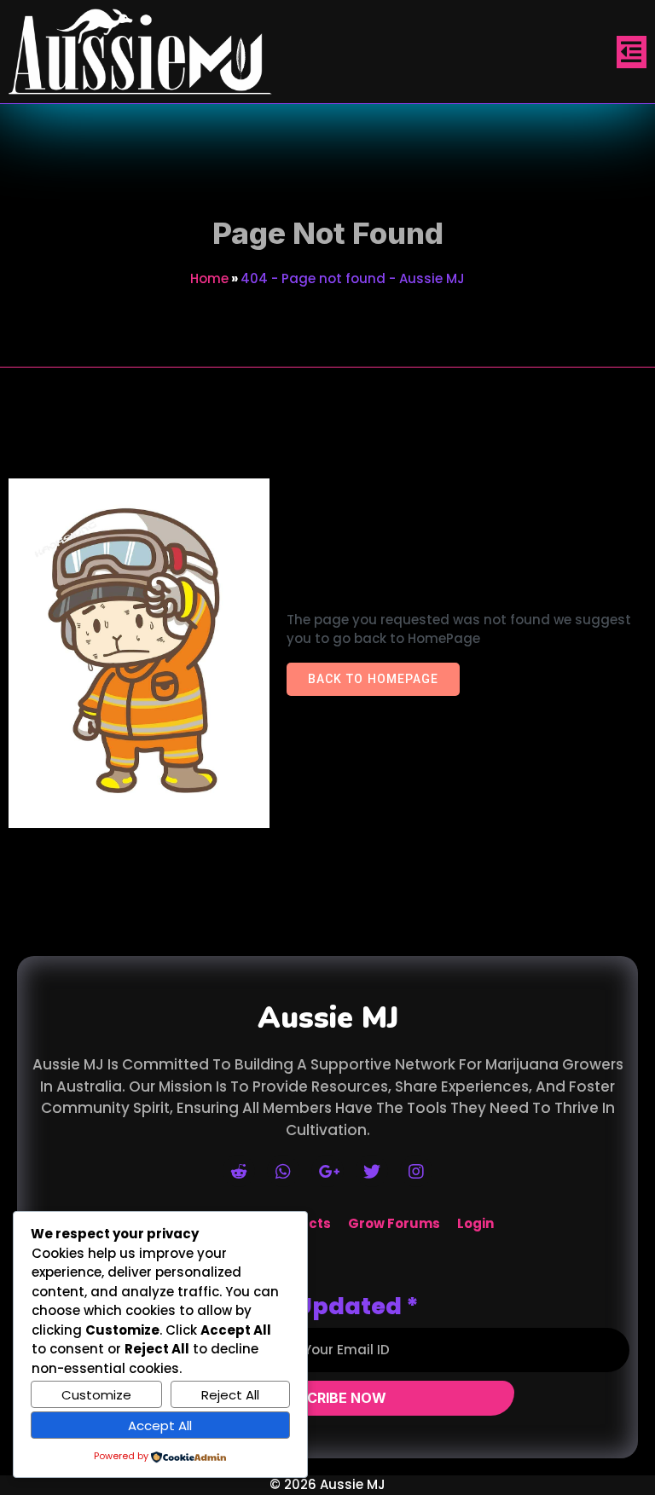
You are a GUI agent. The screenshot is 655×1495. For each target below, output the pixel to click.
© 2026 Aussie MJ (327, 1484)
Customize (96, 1395)
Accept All (160, 1425)
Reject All (230, 1395)
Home (209, 278)
